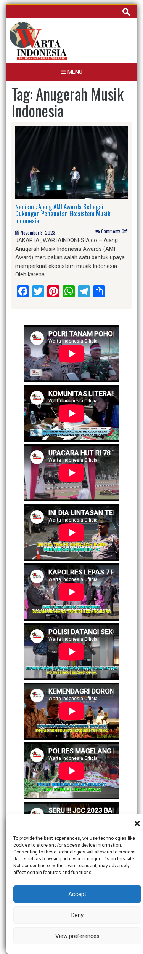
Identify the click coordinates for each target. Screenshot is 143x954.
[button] (137, 823)
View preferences (77, 936)
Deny (77, 915)
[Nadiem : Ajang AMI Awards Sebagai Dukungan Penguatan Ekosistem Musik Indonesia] (71, 162)
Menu (74, 72)
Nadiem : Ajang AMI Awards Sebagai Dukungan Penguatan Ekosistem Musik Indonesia (62, 213)
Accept (77, 894)
